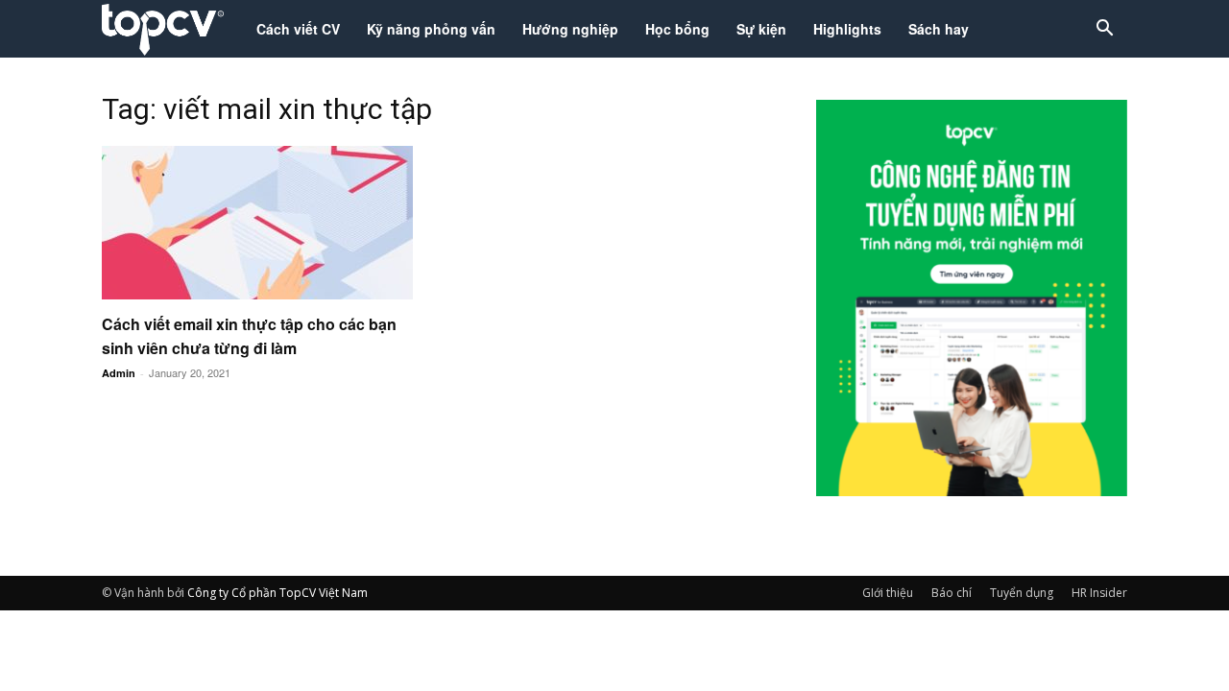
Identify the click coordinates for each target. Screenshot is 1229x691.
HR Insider (1099, 592)
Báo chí (951, 592)
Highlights (847, 28)
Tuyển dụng (1021, 592)
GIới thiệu (887, 592)
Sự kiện (761, 28)
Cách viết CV (298, 28)
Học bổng (677, 28)
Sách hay (938, 28)
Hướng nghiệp (570, 28)
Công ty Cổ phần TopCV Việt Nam (277, 592)
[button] (1104, 30)
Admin (118, 373)
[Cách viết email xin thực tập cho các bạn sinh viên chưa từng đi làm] (257, 222)
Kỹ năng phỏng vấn (431, 28)
